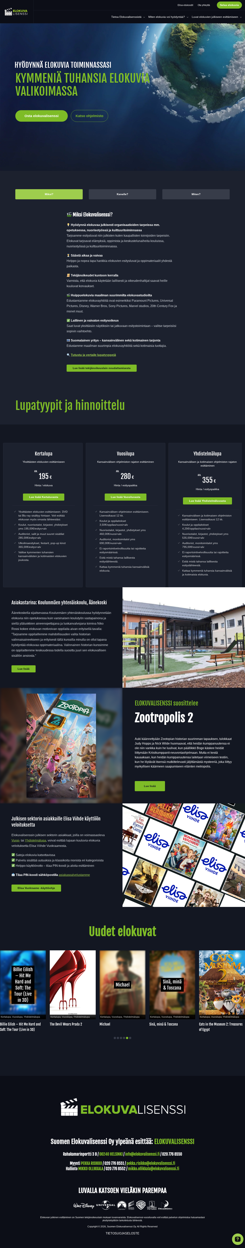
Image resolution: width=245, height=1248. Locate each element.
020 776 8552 (116, 1168)
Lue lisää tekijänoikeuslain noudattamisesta (102, 368)
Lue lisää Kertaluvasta (43, 497)
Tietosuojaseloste (122, 1233)
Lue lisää (23, 668)
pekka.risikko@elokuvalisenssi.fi (151, 1163)
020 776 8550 (172, 1154)
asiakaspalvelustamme (74, 875)
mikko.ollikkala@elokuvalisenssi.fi (153, 1168)
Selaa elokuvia (229, 5)
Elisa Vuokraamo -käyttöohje (36, 888)
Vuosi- (15, 840)
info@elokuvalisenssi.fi (142, 1154)
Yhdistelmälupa (35, 840)
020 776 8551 (114, 1163)
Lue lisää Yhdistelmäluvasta (207, 500)
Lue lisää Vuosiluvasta (125, 497)
